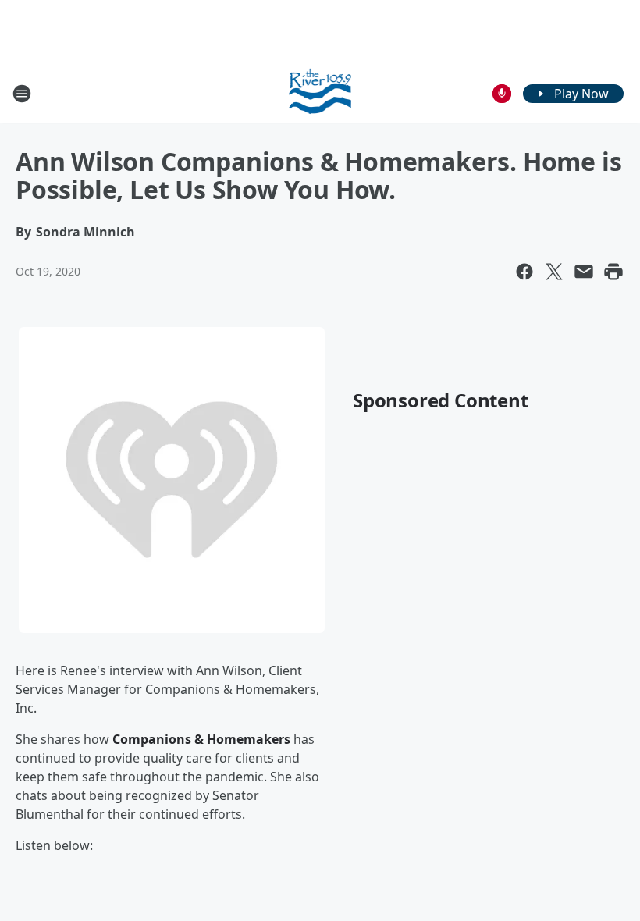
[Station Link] (320, 93)
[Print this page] (613, 272)
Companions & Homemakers (201, 739)
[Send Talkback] (501, 93)
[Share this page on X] (554, 272)
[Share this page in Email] (584, 272)
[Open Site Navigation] (21, 93)
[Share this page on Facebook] (524, 272)
